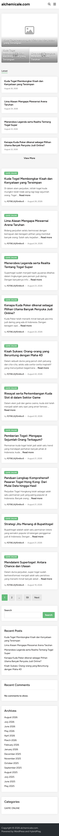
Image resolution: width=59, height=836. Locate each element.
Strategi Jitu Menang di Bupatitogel (28, 524)
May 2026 (9, 731)
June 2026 (9, 726)
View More (29, 158)
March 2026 (10, 740)
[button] (44, 17)
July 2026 (9, 722)
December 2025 (12, 754)
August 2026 (10, 717)
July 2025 (9, 777)
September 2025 (13, 767)
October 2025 (11, 763)
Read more (24, 195)
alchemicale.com (15, 4)
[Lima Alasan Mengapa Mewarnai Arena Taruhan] (44, 55)
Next (36, 597)
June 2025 (9, 781)
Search (8, 610)
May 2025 (9, 786)
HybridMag (35, 831)
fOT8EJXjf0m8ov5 (15, 201)
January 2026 (11, 749)
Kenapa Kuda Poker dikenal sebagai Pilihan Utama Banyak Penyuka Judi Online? (28, 309)
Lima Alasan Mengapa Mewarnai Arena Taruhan (28, 645)
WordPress (19, 831)
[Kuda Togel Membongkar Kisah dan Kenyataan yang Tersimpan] (29, 30)
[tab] (4, 70)
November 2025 (12, 758)
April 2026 (9, 735)
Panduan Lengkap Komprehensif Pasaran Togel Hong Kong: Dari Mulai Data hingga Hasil (26, 481)
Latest (4, 71)
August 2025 (10, 772)
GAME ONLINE (11, 173)
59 (27, 597)
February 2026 (11, 744)
